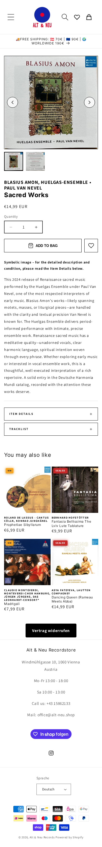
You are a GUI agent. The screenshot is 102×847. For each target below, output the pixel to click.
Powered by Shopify (69, 837)
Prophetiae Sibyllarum (22, 525)
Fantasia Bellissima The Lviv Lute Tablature (71, 523)
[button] (11, 17)
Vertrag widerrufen (51, 630)
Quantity (11, 216)
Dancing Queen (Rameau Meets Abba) (72, 599)
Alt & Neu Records (42, 837)
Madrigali (12, 604)
